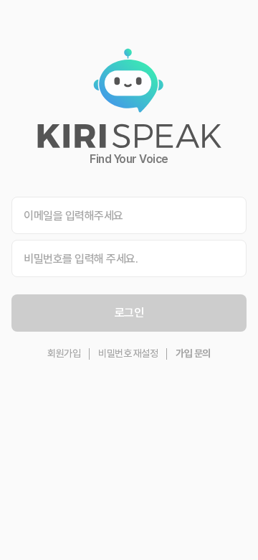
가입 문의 (193, 353)
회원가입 (63, 353)
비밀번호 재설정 (128, 353)
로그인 (129, 312)
